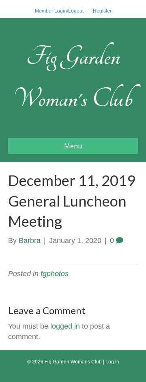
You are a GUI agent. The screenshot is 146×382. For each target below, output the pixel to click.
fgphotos (55, 274)
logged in (65, 326)
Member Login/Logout (59, 11)
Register (102, 11)
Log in (112, 362)
